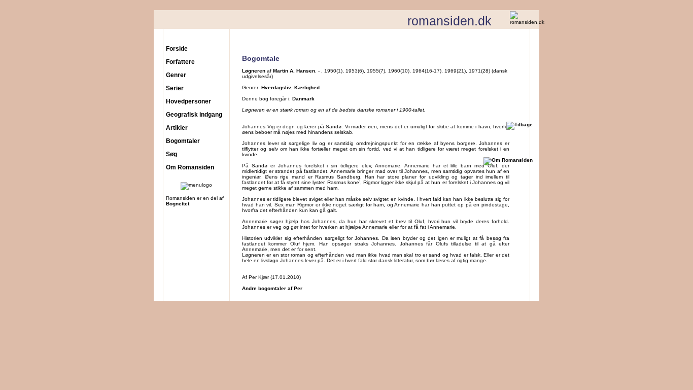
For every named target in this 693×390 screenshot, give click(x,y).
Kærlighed (307, 87)
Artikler (177, 127)
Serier (175, 88)
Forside (177, 48)
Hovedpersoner (188, 101)
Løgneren (253, 71)
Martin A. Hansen (294, 71)
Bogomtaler (183, 141)
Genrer (176, 75)
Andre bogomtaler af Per (272, 288)
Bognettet (177, 203)
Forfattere (180, 61)
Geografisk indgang (194, 114)
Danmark (303, 98)
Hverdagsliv (276, 87)
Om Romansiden (190, 167)
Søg (171, 154)
